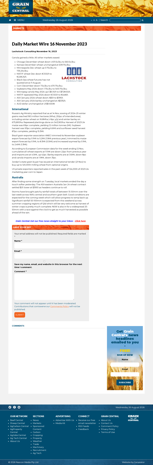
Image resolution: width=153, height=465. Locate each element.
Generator (139, 462)
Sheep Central (17, 423)
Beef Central (16, 420)
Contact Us (106, 423)
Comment (20, 271)
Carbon (37, 432)
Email (18, 251)
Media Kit (60, 423)
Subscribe (125, 382)
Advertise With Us (65, 420)
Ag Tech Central (18, 438)
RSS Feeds (83, 426)
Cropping (38, 435)
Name (18, 241)
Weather (37, 441)
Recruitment (39, 450)
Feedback (83, 429)
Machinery (38, 447)
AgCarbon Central (19, 426)
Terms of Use (108, 432)
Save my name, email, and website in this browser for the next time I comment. (48, 265)
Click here (80, 221)
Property (37, 438)
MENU (20, 20)
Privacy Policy (108, 429)
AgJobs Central (18, 435)
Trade (36, 444)
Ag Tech (37, 453)
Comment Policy (109, 426)
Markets (37, 423)
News (36, 420)
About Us (15, 441)
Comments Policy (59, 306)
